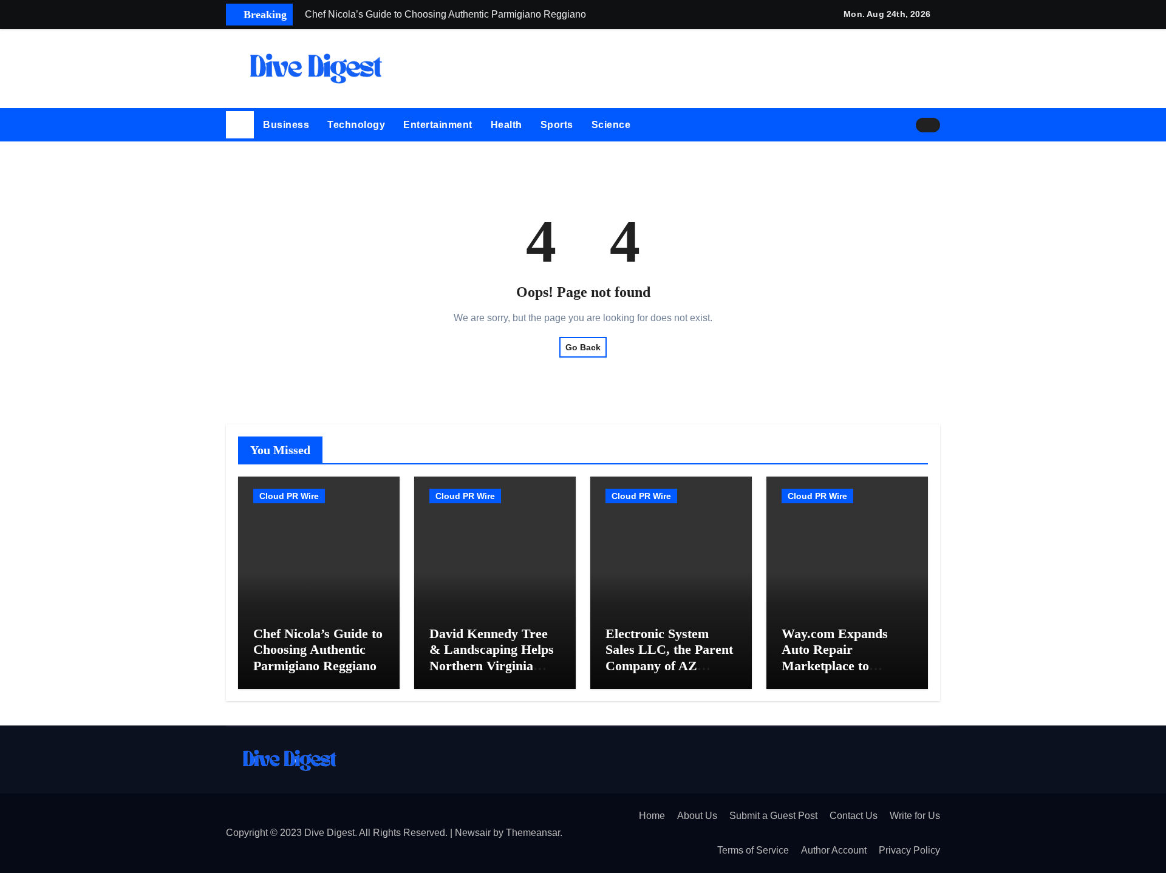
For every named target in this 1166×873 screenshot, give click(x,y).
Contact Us (854, 815)
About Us (697, 815)
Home (652, 815)
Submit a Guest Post (773, 815)
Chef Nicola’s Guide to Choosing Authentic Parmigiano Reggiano (318, 649)
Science (611, 125)
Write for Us (915, 815)
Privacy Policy (909, 850)
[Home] (240, 125)
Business (286, 125)
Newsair (473, 832)
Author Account (834, 850)
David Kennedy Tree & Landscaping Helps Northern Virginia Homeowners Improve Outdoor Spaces (493, 665)
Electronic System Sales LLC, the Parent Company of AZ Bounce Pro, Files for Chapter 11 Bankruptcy (669, 673)
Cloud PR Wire (289, 496)
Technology (356, 125)
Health (506, 125)
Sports (556, 125)
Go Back (583, 347)
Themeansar (533, 832)
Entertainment (437, 125)
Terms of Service (753, 850)
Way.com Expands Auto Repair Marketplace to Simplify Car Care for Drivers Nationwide (845, 665)
